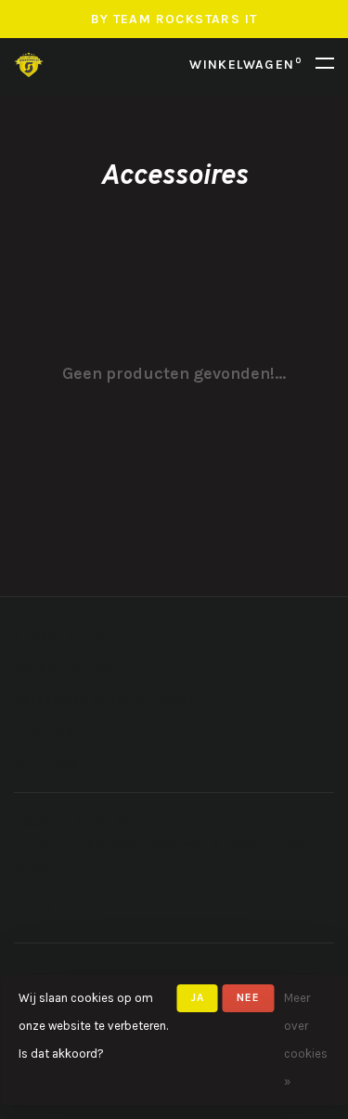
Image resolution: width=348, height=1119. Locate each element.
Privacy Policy (61, 635)
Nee (249, 997)
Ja (197, 997)
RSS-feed (47, 762)
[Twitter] (54, 908)
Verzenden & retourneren (105, 699)
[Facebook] (21, 908)
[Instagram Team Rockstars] (88, 908)
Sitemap (43, 730)
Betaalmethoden (74, 667)
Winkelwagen (245, 64)
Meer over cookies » (306, 1039)
